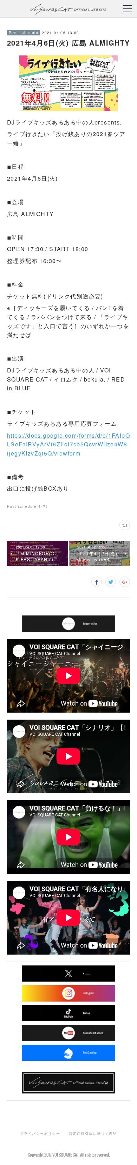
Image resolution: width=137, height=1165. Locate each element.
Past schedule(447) (27, 506)
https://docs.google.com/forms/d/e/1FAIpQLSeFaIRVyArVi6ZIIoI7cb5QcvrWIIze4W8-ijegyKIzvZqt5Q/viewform (68, 444)
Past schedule (23, 32)
